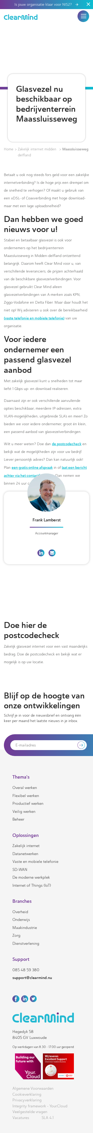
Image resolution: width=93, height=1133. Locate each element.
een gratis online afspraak (32, 467)
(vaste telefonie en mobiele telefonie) (34, 318)
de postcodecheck (66, 444)
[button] (83, 16)
